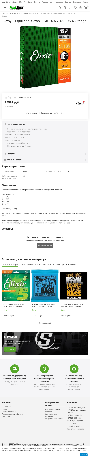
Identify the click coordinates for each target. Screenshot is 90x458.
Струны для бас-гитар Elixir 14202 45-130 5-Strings (14, 305)
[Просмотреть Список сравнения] (70, 7)
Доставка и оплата (52, 409)
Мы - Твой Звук (25, 2)
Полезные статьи (8, 412)
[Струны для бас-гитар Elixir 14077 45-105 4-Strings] (45, 57)
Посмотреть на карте (75, 429)
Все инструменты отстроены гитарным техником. (44, 378)
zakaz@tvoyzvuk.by (9, 2)
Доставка (77, 2)
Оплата (85, 2)
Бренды (68, 2)
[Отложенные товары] (75, 7)
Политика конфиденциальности (53, 418)
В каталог (10, 349)
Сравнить (45, 113)
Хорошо (84, 455)
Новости (37, 2)
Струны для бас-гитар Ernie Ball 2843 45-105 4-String (72, 305)
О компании (6, 407)
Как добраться (51, 414)
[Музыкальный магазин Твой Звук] (17, 7)
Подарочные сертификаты (52, 2)
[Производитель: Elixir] (80, 103)
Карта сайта (6, 416)
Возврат (48, 412)
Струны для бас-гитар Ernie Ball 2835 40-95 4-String (43, 305)
